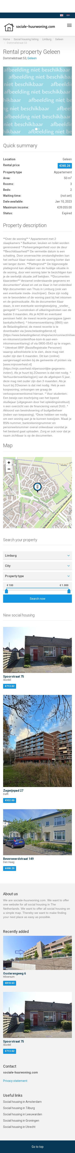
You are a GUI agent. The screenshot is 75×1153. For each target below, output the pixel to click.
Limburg (46, 39)
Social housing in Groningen (21, 1120)
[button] (8, 101)
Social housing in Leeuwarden (22, 1114)
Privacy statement (15, 1080)
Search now (37, 598)
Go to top (38, 1146)
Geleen (59, 39)
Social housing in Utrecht (19, 1127)
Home (6, 39)
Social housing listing (26, 39)
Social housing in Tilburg (19, 1108)
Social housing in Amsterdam (22, 1101)
